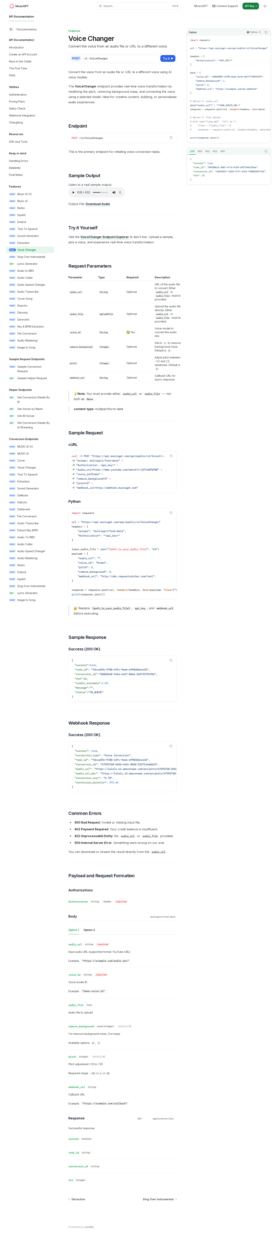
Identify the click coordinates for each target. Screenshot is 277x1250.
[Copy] (155, 58)
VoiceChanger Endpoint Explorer (104, 237)
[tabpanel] (228, 169)
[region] (123, 329)
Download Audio (98, 204)
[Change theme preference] (265, 6)
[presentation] (228, 89)
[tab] (192, 151)
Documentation (27, 29)
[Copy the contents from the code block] (266, 32)
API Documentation (21, 16)
